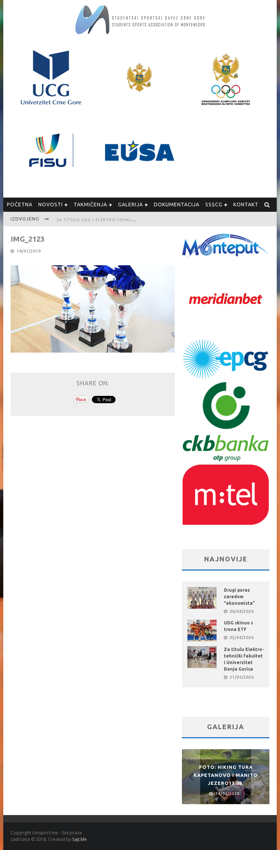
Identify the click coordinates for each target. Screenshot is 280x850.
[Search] (267, 204)
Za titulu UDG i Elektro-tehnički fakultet (109, 220)
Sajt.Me (79, 839)
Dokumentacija (176, 204)
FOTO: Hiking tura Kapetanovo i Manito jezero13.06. (226, 775)
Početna (19, 204)
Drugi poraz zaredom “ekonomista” (239, 596)
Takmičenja (90, 204)
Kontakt (245, 204)
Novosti (50, 204)
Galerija (130, 204)
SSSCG (213, 204)
